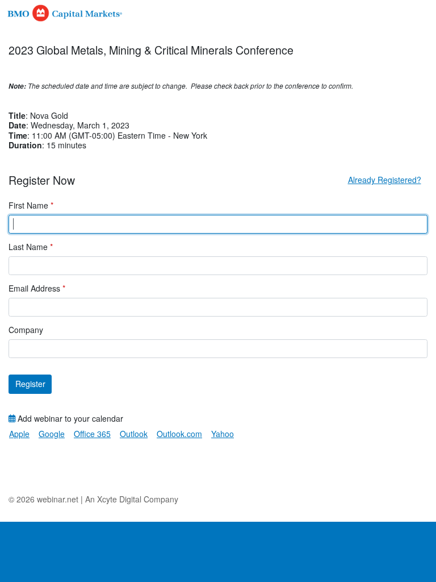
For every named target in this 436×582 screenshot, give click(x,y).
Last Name (31, 247)
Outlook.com (179, 433)
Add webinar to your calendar (69, 419)
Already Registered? (384, 179)
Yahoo (222, 433)
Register (30, 383)
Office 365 (92, 433)
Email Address (37, 289)
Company (26, 330)
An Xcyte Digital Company (131, 499)
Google (52, 433)
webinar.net (57, 499)
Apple (19, 433)
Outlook (134, 433)
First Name (31, 206)
